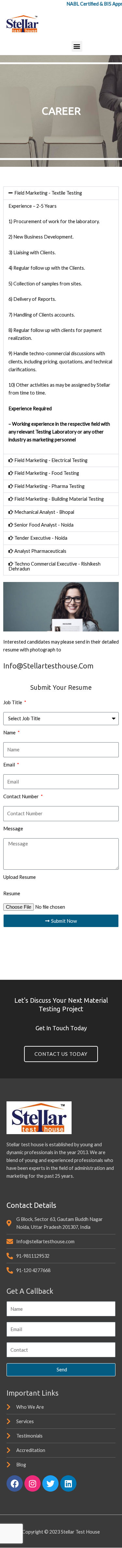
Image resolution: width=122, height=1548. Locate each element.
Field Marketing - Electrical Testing (51, 460)
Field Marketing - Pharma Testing (49, 486)
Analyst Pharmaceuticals (40, 551)
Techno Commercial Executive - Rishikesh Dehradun (54, 566)
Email (9, 764)
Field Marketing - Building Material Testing (59, 499)
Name (10, 732)
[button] (77, 46)
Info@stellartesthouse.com (48, 666)
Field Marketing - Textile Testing (48, 193)
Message (13, 828)
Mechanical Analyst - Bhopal (44, 512)
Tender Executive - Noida (40, 538)
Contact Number (21, 796)
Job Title (13, 702)
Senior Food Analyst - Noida (44, 525)
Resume (11, 893)
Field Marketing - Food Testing (46, 473)
